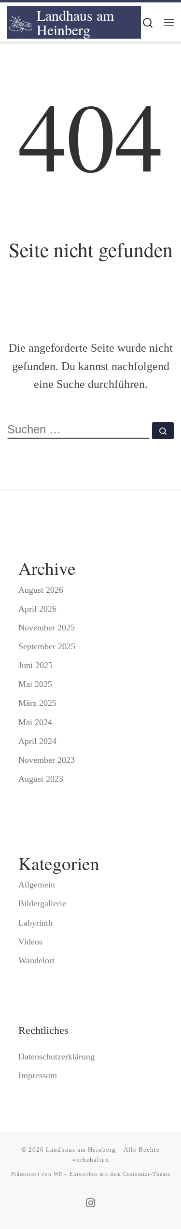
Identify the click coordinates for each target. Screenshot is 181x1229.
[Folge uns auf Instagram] (90, 1204)
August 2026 (40, 590)
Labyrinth (35, 923)
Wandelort (36, 960)
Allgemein (36, 884)
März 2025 (37, 703)
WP (58, 1174)
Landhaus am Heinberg (81, 1149)
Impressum (37, 1075)
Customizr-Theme (146, 1174)
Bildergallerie (42, 903)
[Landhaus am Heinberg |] (20, 21)
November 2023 (46, 760)
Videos (30, 941)
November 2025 (46, 627)
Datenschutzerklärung (56, 1056)
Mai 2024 (35, 722)
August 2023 (40, 779)
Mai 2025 (35, 684)
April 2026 (37, 609)
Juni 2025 (35, 665)
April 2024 (37, 741)
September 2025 (46, 646)
